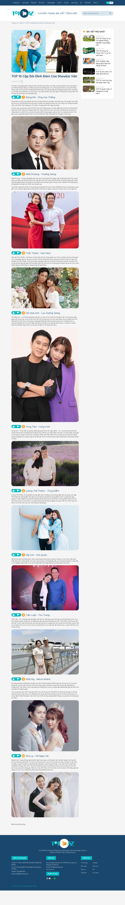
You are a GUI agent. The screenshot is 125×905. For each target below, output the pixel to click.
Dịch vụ (83, 869)
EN (111, 3)
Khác (95, 3)
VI (108, 3)
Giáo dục (95, 866)
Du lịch (66, 3)
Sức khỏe (95, 873)
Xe (81, 3)
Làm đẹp (25, 3)
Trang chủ (16, 3)
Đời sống (74, 3)
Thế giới (33, 3)
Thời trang (84, 863)
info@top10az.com (22, 874)
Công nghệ (51, 3)
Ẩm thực (41, 3)
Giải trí (59, 3)
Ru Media (34, 886)
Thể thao (88, 3)
